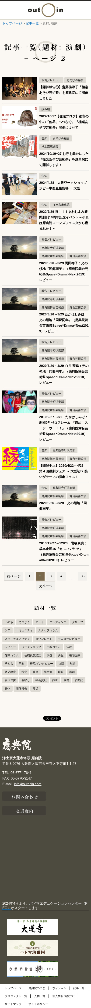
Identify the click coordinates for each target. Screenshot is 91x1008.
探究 (24, 672)
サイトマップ (13, 1004)
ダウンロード (43, 638)
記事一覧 (32, 23)
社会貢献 (41, 680)
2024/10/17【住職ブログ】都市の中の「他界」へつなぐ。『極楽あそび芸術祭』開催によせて (64, 122)
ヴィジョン (59, 988)
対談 (72, 663)
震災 (35, 688)
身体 (7, 688)
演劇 (72, 672)
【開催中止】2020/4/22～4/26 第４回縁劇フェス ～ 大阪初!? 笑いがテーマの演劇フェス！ (63, 471)
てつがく (24, 622)
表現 (66, 680)
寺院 (61, 663)
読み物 (46, 109)
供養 (49, 655)
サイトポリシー (38, 1004)
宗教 (21, 663)
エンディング (57, 622)
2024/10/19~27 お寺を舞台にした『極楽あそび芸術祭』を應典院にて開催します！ (64, 159)
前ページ (14, 576)
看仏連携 (10, 680)
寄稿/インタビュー (41, 663)
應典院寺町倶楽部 (53, 247)
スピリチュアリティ (17, 638)
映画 (35, 672)
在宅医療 (74, 655)
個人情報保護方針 (63, 996)
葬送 (55, 680)
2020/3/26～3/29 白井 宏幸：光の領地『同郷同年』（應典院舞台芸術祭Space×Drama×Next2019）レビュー (64, 374)
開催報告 (21, 688)
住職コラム (12, 655)
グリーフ (77, 622)
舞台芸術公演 (78, 256)
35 (82, 576)
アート (39, 622)
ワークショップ (31, 647)
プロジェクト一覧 (16, 996)
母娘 (60, 672)
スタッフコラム (48, 630)
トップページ (12, 23)
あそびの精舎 (75, 80)
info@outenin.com (28, 784)
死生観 (48, 672)
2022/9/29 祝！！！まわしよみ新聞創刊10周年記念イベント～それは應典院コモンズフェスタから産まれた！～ (64, 220)
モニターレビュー (69, 638)
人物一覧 (39, 996)
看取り (25, 680)
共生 (60, 655)
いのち (9, 622)
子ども (9, 663)
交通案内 (25, 811)
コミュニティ (24, 630)
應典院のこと (36, 988)
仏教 (69, 647)
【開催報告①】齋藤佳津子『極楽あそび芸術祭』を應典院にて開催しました (63, 92)
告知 (44, 138)
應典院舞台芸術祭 (53, 256)
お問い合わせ (24, 796)
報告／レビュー (51, 80)
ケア (7, 630)
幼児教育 (10, 672)
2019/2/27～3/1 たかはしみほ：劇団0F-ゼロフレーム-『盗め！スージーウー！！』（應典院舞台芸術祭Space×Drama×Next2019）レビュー (63, 428)
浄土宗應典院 (50, 146)
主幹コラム (54, 647)
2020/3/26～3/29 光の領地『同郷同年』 (63, 505)
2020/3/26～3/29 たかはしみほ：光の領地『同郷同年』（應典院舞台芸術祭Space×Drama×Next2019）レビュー (64, 323)
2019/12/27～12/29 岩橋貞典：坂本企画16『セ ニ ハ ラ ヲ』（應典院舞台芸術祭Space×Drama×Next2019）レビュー (63, 552)
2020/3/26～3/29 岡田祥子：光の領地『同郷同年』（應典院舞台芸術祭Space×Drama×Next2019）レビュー (63, 271)
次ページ (45, 586)
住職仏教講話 (32, 655)
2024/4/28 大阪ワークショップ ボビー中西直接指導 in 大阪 (64, 185)
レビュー (10, 647)
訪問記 (79, 680)
